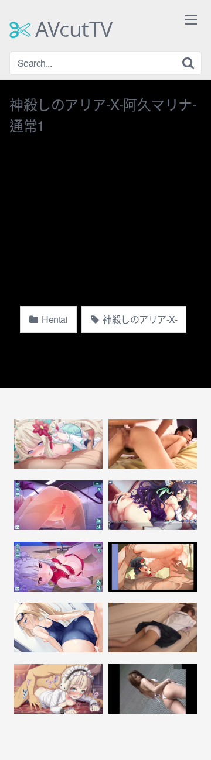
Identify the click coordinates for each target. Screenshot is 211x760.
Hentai (54, 319)
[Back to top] (190, 734)
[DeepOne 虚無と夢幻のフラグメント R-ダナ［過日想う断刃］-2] (152, 505)
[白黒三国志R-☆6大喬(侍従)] (58, 689)
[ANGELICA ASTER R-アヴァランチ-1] (152, 567)
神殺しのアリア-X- (139, 319)
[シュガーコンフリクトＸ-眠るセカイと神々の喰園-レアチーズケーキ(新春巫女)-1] (58, 444)
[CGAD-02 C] (152, 689)
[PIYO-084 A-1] (152, 627)
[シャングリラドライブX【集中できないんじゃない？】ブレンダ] (58, 505)
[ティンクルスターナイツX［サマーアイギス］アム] (58, 627)
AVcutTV (71, 29)
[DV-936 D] (152, 444)
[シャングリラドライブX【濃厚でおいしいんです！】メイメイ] (58, 567)
